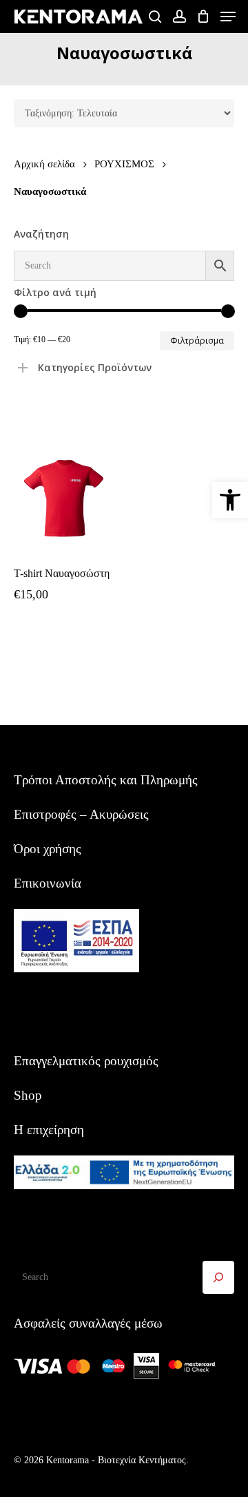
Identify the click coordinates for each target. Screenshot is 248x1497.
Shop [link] (28, 1095)
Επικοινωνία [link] (47, 883)
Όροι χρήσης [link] (47, 848)
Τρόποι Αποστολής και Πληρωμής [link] (106, 780)
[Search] (218, 1277)
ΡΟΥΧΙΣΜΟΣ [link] (124, 163)
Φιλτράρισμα (197, 340)
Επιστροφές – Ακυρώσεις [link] (81, 814)
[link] (230, 500)
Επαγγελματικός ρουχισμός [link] (86, 1061)
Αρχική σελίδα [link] (44, 163)
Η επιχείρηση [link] (49, 1129)
